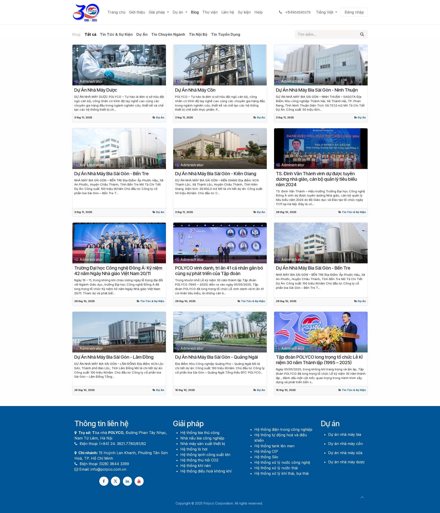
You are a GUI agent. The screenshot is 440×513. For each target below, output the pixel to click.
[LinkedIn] (127, 481)
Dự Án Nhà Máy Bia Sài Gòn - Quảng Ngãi (216, 357)
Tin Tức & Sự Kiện (354, 212)
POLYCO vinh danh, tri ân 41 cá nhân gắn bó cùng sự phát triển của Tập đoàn (219, 270)
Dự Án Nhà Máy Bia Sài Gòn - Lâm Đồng (114, 357)
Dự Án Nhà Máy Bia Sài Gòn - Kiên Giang (215, 173)
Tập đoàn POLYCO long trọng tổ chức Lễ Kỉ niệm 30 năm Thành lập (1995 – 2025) (319, 359)
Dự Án (160, 117)
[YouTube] (139, 481)
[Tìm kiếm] (362, 34)
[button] (362, 497)
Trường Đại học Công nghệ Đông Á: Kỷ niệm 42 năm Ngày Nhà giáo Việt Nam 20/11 (118, 270)
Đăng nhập (354, 12)
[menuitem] (116, 12)
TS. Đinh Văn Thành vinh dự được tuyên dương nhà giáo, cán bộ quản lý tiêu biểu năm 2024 (316, 179)
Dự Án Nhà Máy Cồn (195, 90)
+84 (297, 12)
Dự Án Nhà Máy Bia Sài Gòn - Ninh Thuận (317, 90)
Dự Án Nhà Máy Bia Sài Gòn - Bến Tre (111, 173)
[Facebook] (103, 481)
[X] (115, 481)
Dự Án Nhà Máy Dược (95, 90)
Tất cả (90, 34)
